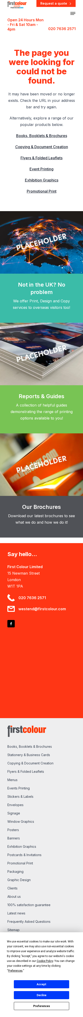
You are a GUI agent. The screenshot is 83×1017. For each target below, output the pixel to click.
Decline (41, 995)
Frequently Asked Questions (28, 921)
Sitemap (13, 930)
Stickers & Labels (20, 796)
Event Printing (41, 169)
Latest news (16, 913)
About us (14, 896)
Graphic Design (19, 880)
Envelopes (15, 805)
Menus (12, 780)
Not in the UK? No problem (41, 288)
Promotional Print (41, 191)
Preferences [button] (15, 970)
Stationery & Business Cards (28, 755)
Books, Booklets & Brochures (41, 135)
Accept (41, 984)
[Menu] (73, 13)
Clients (12, 888)
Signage (13, 813)
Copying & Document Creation (41, 146)
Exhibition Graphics (41, 180)
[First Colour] (17, 4)
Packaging (15, 871)
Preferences (41, 1006)
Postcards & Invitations (24, 855)
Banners (13, 838)
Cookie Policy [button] (45, 961)
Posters (13, 830)
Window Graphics (20, 821)
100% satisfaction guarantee (28, 905)
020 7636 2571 (62, 28)
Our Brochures (41, 507)
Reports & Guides (41, 396)
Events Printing (18, 788)
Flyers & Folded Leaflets (41, 158)
